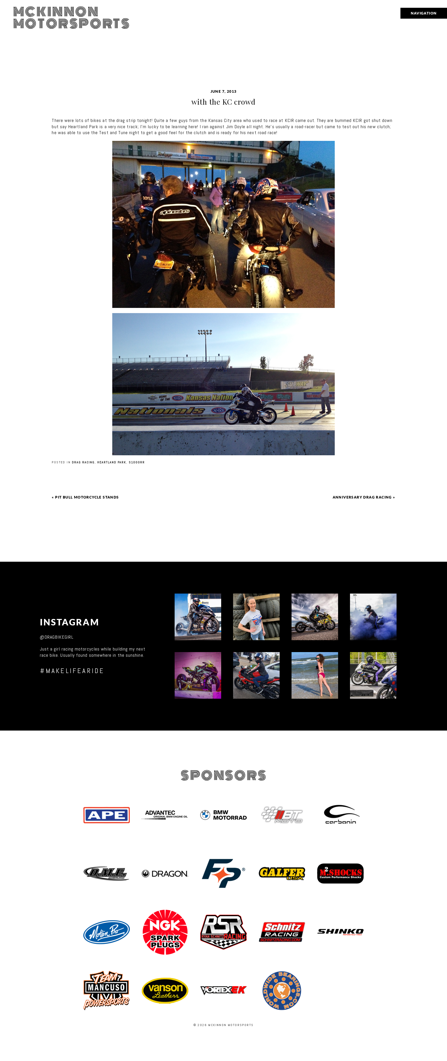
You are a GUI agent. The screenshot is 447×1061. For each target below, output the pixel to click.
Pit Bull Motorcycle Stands (87, 497)
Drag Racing (83, 462)
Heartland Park (111, 462)
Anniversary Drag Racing (362, 497)
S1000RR (137, 462)
